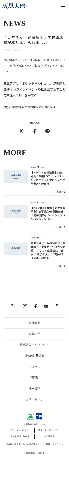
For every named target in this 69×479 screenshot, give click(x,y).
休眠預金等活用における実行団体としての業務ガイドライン (34, 444)
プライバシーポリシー (20, 430)
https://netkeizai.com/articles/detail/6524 (29, 107)
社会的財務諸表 (34, 355)
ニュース (34, 366)
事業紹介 (34, 333)
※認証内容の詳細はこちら (34, 424)
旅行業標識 (49, 436)
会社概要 (34, 322)
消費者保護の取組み (19, 436)
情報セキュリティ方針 (48, 430)
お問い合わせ (34, 399)
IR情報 (34, 377)
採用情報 (34, 388)
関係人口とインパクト (34, 344)
